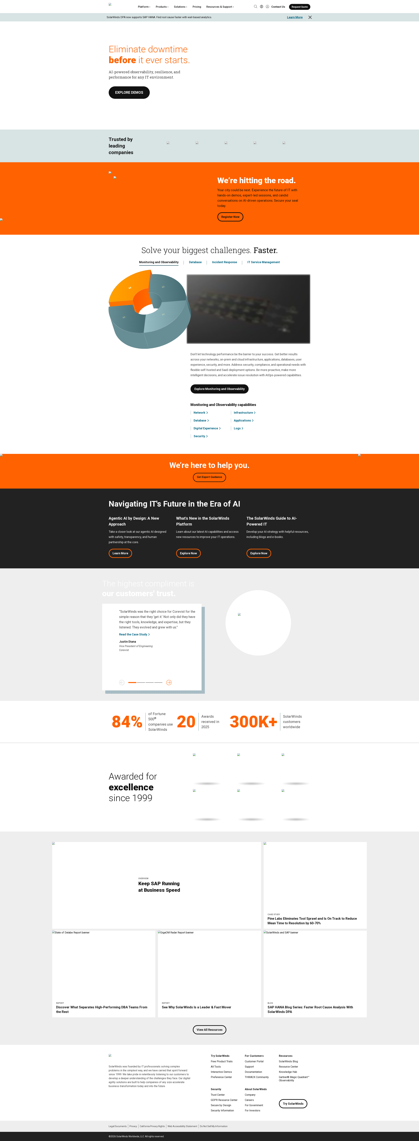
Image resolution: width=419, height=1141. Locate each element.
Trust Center (218, 1094)
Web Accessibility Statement (182, 1126)
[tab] (159, 262)
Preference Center (221, 1077)
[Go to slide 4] (158, 682)
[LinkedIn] (307, 1090)
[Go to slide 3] (150, 682)
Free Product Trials (222, 1061)
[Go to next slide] (169, 682)
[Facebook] (281, 1090)
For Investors (252, 1110)
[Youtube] (301, 1090)
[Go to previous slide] (121, 682)
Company (250, 1094)
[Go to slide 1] (132, 682)
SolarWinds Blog (288, 1061)
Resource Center (288, 1066)
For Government (254, 1105)
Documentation (253, 1071)
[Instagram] (288, 1090)
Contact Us (278, 6)
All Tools (216, 1066)
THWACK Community (257, 1077)
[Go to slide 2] (141, 682)
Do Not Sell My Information (214, 1126)
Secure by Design (221, 1105)
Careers (249, 1100)
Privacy (133, 1126)
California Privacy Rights (152, 1126)
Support (249, 1066)
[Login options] (267, 7)
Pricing (197, 6)
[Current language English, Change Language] (262, 7)
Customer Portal (254, 1061)
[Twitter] (294, 1090)
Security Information (222, 1110)
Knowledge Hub (288, 1071)
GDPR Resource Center (224, 1100)
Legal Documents (118, 1126)
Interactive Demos (221, 1071)
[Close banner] (310, 17)
